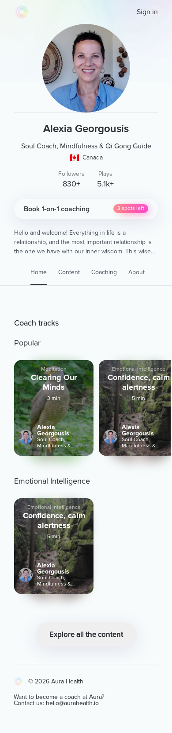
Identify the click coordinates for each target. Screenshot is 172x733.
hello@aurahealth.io (72, 703)
